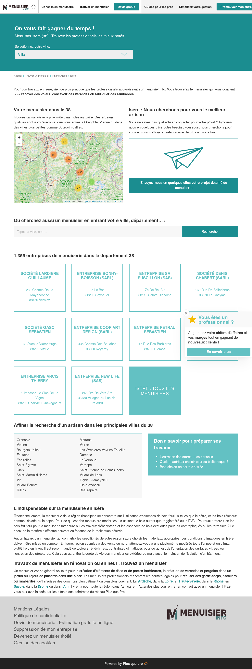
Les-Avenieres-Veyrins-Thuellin (102, 449)
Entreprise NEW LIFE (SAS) (97, 378)
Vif (19, 479)
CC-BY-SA (117, 201)
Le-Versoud (88, 459)
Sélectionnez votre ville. (32, 46)
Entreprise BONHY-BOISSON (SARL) (97, 275)
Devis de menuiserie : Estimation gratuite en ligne (63, 622)
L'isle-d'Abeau (90, 484)
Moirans (86, 439)
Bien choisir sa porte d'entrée (181, 466)
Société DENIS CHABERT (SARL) (212, 275)
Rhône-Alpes (59, 75)
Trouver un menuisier (37, 75)
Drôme (43, 586)
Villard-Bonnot (27, 484)
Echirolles (24, 459)
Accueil (18, 75)
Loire (169, 581)
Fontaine (23, 454)
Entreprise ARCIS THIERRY (39, 378)
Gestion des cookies (34, 642)
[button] (58, 7)
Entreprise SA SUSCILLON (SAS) (155, 275)
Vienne (22, 444)
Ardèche (144, 581)
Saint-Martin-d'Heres (32, 474)
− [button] (19, 143)
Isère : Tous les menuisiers (154, 390)
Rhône (218, 581)
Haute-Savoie (189, 581)
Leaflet (67, 201)
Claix (20, 469)
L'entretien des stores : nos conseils (186, 456)
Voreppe (86, 464)
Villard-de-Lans (91, 474)
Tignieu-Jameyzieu (93, 479)
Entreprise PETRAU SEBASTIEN (154, 329)
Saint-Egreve (26, 464)
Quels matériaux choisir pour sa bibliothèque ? (194, 461)
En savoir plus (219, 351)
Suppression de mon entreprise (45, 629)
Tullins (21, 489)
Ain (66, 586)
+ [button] (19, 137)
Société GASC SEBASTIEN (39, 329)
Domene (86, 454)
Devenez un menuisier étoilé (42, 636)
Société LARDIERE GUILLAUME (40, 275)
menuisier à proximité (47, 116)
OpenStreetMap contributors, (98, 201)
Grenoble (23, 439)
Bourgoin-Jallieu (28, 449)
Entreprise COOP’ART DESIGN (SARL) (97, 329)
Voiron (84, 444)
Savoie (19, 586)
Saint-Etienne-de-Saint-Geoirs (102, 469)
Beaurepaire (88, 489)
